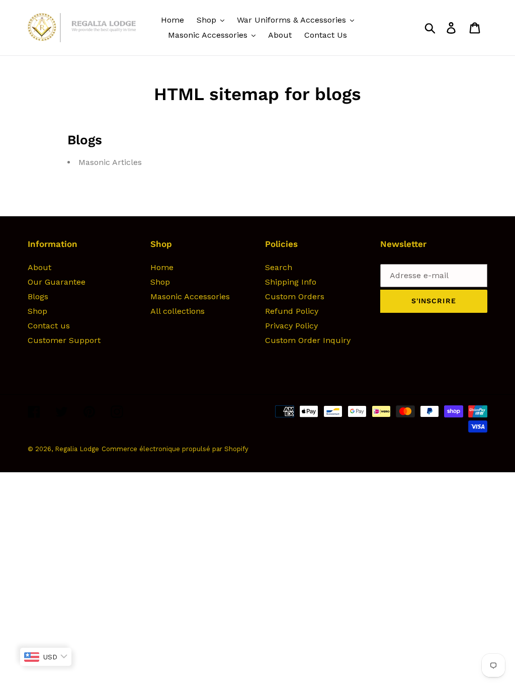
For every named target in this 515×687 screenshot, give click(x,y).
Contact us (49, 325)
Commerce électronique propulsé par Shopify (175, 449)
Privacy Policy (291, 325)
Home (162, 267)
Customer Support (64, 340)
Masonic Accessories (190, 296)
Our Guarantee (56, 282)
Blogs (38, 296)
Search (278, 267)
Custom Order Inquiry (308, 340)
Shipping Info (290, 282)
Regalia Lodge (77, 449)
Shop (37, 311)
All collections (177, 311)
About (39, 267)
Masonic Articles (110, 162)
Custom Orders (294, 296)
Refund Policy (291, 311)
